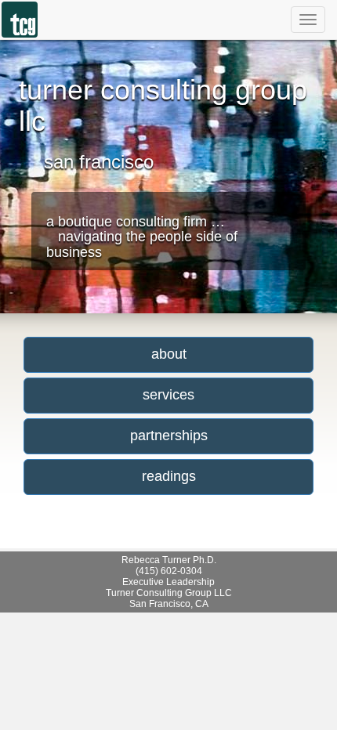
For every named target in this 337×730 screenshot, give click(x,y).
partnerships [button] (169, 435)
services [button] (168, 395)
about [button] (169, 354)
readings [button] (169, 476)
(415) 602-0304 (169, 571)
